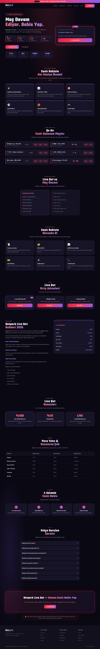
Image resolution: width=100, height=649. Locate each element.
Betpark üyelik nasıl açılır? (50, 578)
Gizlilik (79, 637)
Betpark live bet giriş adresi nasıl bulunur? (50, 553)
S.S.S (81, 5)
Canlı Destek (81, 635)
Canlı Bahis (62, 5)
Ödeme (42, 640)
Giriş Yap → (20, 305)
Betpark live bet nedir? (50, 543)
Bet (9, 5)
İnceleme (61, 640)
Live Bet (55, 5)
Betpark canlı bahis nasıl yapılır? (50, 558)
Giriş (42, 635)
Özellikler (69, 5)
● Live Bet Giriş (75, 40)
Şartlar (79, 640)
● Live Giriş (90, 5)
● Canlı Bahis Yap (12, 47)
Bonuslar (76, 5)
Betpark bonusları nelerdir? (50, 563)
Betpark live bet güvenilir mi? (50, 548)
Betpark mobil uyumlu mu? (50, 573)
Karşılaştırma (62, 637)
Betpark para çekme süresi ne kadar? (50, 568)
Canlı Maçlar (25, 47)
